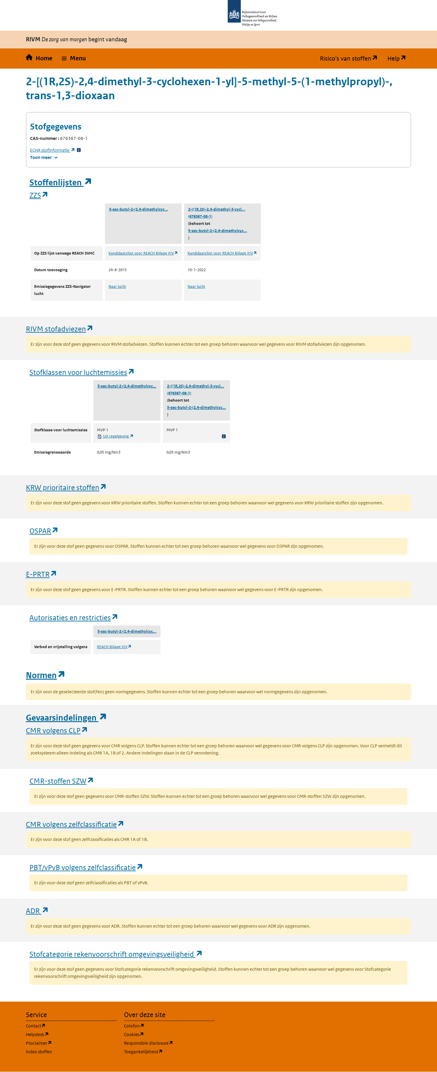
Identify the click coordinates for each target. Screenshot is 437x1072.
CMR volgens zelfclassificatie (75, 824)
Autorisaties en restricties (74, 617)
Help (399, 58)
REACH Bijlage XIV (114, 646)
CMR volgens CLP (57, 730)
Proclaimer (67, 1043)
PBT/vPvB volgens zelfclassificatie (86, 867)
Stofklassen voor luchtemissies (82, 372)
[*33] (78, 150)
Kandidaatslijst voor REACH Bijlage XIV (143, 253)
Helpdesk (66, 1034)
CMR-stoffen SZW (61, 780)
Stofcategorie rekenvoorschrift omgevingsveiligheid (116, 954)
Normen (46, 675)
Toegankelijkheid (169, 1051)
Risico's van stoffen (351, 58)
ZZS (39, 195)
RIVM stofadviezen (60, 328)
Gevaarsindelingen (66, 718)
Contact (64, 1026)
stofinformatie (52, 150)
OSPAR (44, 530)
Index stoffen (39, 1051)
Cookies (162, 1034)
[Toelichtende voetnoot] (224, 436)
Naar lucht (117, 286)
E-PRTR (41, 574)
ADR (37, 910)
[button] (74, 58)
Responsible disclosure (169, 1043)
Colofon (162, 1026)
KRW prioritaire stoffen (66, 487)
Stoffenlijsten (60, 182)
